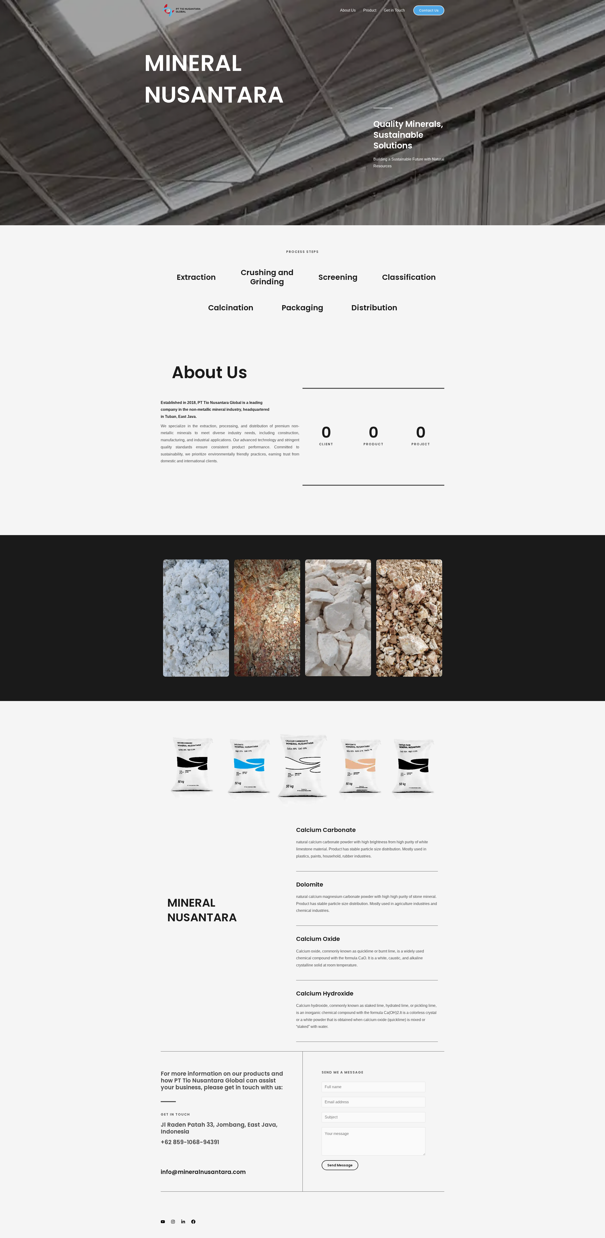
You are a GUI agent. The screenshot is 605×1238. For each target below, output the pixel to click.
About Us (348, 10)
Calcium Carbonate (326, 830)
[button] (428, 10)
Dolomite (309, 884)
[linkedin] (183, 1222)
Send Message (340, 1165)
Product (369, 10)
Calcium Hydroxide (324, 993)
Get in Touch (394, 10)
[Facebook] (193, 1222)
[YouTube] (163, 1222)
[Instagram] (173, 1222)
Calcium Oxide (318, 939)
